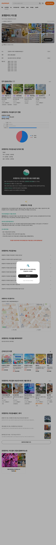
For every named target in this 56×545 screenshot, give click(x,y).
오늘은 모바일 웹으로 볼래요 (28, 280)
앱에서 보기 (28, 276)
